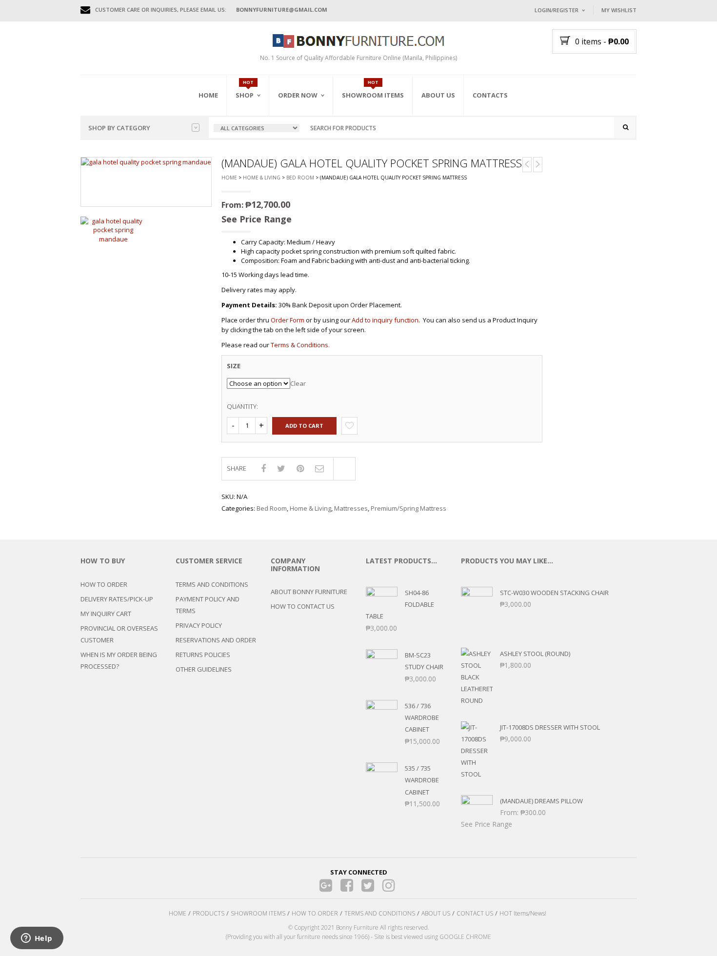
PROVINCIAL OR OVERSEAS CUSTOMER (119, 634)
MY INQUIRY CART (105, 613)
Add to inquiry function (385, 320)
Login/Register (556, 10)
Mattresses (351, 508)
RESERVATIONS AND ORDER (216, 640)
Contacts (490, 95)
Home (208, 95)
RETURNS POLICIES (203, 654)
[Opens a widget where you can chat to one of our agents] (36, 939)
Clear (298, 383)
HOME (177, 913)
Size (233, 366)
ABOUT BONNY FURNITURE (309, 591)
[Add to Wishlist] (349, 425)
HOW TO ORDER (103, 584)
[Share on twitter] (281, 468)
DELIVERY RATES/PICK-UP (116, 599)
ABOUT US (435, 913)
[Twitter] (368, 885)
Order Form (287, 320)
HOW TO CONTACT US (303, 606)
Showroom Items (373, 95)
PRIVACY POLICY (199, 625)
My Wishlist (619, 10)
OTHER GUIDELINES (204, 669)
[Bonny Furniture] (358, 40)
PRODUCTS (208, 913)
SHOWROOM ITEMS (258, 913)
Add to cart (304, 425)
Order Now (298, 95)
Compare (344, 468)
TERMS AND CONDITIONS (212, 584)
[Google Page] (326, 885)
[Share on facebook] (263, 468)
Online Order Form (309, 149)
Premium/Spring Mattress (408, 508)
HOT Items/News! (522, 913)
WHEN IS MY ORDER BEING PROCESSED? (118, 660)
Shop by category (119, 127)
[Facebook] (347, 885)
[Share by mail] (319, 468)
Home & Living (261, 177)
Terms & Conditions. (300, 344)
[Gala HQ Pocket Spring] (113, 230)
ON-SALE (260, 147)
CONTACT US (475, 913)
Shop (245, 95)
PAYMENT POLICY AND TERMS (207, 605)
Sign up (595, 141)
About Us (438, 95)
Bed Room (300, 177)
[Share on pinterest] (300, 468)
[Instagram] (389, 885)
